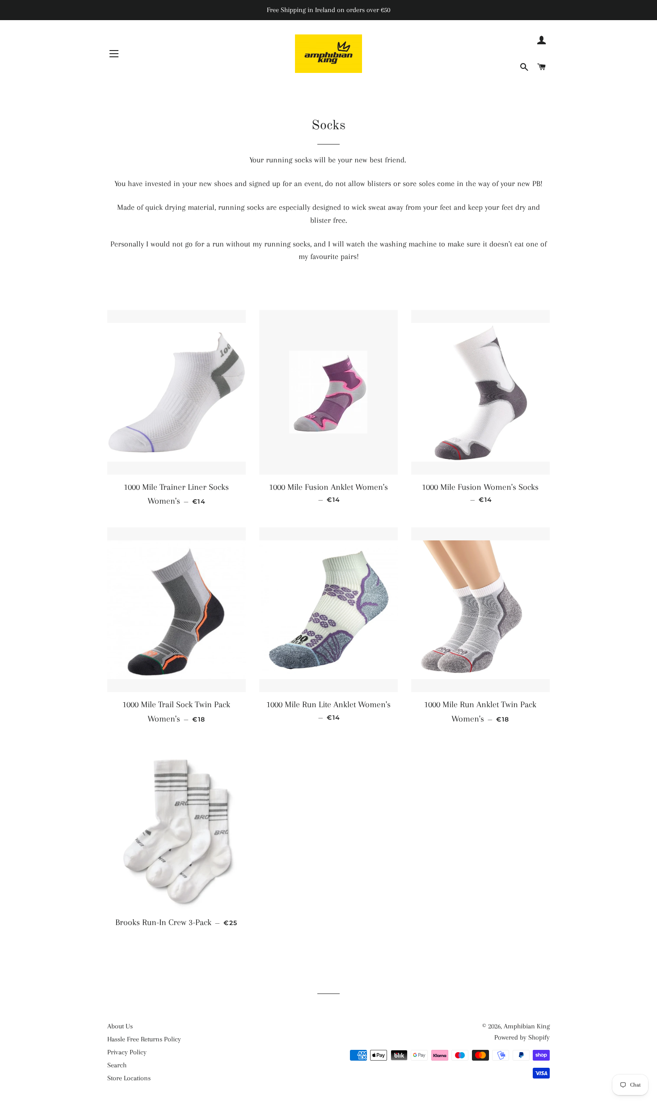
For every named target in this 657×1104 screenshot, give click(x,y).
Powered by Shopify (522, 1037)
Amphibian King (527, 1026)
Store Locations (129, 1078)
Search (116, 1065)
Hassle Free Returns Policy (144, 1039)
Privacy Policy (127, 1052)
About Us (120, 1026)
